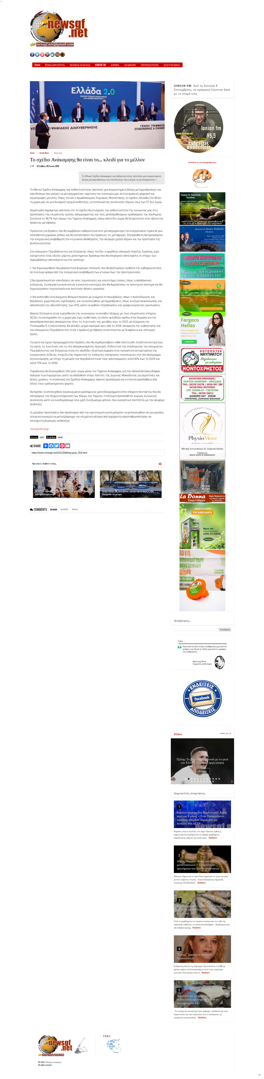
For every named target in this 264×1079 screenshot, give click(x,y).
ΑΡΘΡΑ (115, 65)
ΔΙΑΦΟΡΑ (130, 65)
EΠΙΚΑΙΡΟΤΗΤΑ (55, 65)
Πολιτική (58, 152)
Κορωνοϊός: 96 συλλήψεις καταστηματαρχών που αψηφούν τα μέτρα (128, 492)
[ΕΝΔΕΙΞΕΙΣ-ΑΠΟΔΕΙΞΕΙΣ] (57, 56)
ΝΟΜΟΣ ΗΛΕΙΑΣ (80, 65)
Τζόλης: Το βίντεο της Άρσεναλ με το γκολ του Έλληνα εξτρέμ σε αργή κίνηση (202, 760)
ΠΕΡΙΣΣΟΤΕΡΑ (150, 65)
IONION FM (100, 65)
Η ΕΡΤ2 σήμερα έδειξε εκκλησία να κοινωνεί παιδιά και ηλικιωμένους (62, 492)
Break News (44, 152)
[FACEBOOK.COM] (32, 56)
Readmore (203, 771)
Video (178, 734)
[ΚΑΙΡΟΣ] (52, 56)
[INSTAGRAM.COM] (47, 56)
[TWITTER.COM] (37, 56)
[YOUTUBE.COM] (42, 56)
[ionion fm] (62, 56)
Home (37, 65)
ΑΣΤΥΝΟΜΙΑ (171, 65)
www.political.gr (39, 429)
